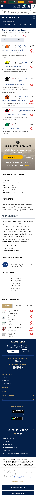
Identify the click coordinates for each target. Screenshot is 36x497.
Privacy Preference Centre (10, 447)
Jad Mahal (21, 124)
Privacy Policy (6, 441)
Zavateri (11, 322)
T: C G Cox (23, 266)
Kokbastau (11, 333)
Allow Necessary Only (18, 487)
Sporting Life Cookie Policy (22, 477)
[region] (18, 482)
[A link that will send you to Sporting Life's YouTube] (26, 430)
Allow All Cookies (18, 493)
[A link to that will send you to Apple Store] (18, 412)
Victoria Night (13, 316)
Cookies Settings (18, 481)
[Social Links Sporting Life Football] (21, 434)
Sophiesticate (23, 62)
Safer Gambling (21, 459)
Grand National (6, 383)
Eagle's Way (22, 46)
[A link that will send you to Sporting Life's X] (20, 430)
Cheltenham (5, 377)
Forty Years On (13, 310)
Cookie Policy (6, 450)
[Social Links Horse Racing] (18, 434)
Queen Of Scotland (15, 327)
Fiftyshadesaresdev (25, 110)
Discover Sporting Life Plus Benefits (17, 162)
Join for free (13, 351)
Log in (28, 157)
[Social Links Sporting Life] (15, 434)
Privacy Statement (8, 444)
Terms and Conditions (8, 438)
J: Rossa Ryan (14, 266)
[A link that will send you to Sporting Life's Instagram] (16, 430)
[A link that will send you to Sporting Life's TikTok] (23, 430)
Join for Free (13, 157)
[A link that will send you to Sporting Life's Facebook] (13, 430)
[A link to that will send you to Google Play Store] (18, 419)
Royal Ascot (5, 380)
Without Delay (23, 96)
